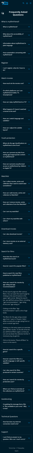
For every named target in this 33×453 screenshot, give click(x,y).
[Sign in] (27, 3)
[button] (30, 3)
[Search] (23, 3)
